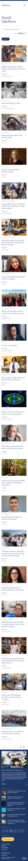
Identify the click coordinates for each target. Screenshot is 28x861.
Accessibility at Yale (6, 852)
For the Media (5, 847)
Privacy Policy (4, 855)
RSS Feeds (4, 846)
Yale (24, 859)
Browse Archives (6, 844)
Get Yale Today (6, 839)
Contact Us (4, 849)
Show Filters (5, 39)
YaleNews (6, 5)
